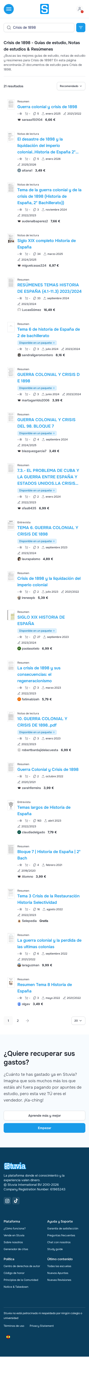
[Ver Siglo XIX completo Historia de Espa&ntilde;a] (44, 250)
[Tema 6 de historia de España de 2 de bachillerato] (11, 327)
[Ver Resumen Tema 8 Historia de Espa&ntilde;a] (44, 991)
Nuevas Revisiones (59, 1280)
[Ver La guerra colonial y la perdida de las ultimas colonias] (44, 949)
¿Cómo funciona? (15, 1228)
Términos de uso (14, 1326)
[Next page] (27, 1020)
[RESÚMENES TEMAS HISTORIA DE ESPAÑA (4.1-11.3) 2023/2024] (11, 283)
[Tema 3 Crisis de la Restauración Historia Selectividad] (11, 894)
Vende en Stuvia (14, 1235)
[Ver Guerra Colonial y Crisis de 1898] (44, 775)
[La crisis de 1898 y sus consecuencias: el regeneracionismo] (11, 666)
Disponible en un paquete (35, 343)
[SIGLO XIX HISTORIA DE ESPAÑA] (11, 615)
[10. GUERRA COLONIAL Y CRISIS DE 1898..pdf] (11, 716)
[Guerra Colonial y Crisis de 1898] (11, 767)
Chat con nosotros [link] (59, 1242)
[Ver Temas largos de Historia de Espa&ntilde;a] (44, 816)
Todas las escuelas (59, 1266)
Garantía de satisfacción (62, 1228)
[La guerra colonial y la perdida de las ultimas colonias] (11, 938)
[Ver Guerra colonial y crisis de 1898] (44, 110)
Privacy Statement (42, 1326)
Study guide (55, 1249)
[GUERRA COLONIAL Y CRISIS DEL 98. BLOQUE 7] (11, 417)
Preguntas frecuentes (61, 1235)
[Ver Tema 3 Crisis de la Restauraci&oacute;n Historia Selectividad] (44, 905)
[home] (44, 9)
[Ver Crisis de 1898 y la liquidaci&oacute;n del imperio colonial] (44, 585)
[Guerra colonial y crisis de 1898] (11, 104)
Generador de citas (16, 1249)
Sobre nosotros (13, 1242)
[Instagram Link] (7, 1200)
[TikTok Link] (16, 1200)
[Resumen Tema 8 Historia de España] (11, 982)
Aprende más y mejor (44, 1115)
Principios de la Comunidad (21, 1280)
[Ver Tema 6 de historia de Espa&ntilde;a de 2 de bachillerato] (44, 339)
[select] (71, 86)
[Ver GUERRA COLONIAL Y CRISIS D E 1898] (44, 384)
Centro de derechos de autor (22, 1266)
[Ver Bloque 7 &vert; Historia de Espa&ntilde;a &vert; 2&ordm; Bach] (44, 861)
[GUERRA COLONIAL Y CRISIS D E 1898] (11, 372)
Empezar (44, 1128)
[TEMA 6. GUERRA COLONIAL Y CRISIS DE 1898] (11, 525)
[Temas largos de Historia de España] (11, 805)
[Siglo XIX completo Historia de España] (11, 238)
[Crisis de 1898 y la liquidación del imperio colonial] (11, 576)
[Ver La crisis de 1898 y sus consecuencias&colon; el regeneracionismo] (44, 680)
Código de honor (14, 1273)
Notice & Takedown (16, 1287)
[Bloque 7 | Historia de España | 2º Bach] (11, 849)
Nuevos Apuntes (57, 1273)
